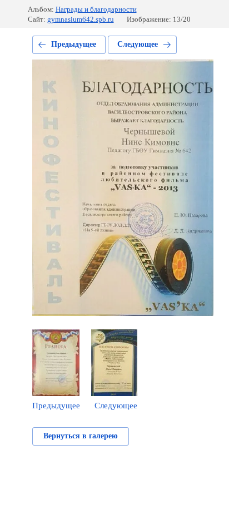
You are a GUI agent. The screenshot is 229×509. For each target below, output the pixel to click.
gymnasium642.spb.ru (80, 19)
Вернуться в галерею (80, 436)
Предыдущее (73, 44)
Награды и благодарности (96, 9)
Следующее (137, 44)
